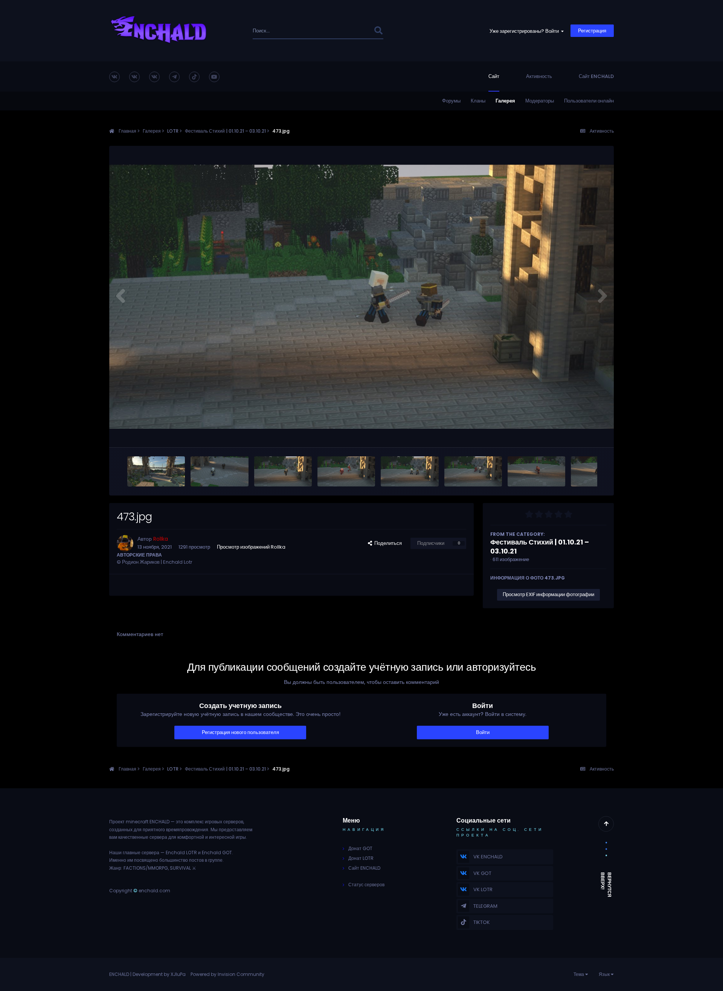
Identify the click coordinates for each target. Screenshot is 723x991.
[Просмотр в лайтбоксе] (361, 297)
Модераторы (539, 100)
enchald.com (154, 890)
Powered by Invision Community (227, 974)
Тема (579, 974)
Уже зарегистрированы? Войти (525, 31)
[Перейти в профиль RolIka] (125, 543)
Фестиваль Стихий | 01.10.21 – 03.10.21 (539, 546)
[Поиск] (378, 30)
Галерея (505, 100)
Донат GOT (360, 848)
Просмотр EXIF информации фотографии (548, 594)
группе (215, 860)
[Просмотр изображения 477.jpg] (156, 471)
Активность (539, 76)
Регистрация (592, 30)
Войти (483, 732)
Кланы (478, 100)
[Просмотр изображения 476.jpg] (219, 471)
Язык (605, 974)
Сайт (493, 76)
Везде (356, 31)
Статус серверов (366, 884)
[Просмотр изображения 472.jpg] (473, 471)
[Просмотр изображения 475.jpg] (283, 471)
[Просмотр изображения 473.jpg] (409, 471)
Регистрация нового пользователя (240, 732)
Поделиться (387, 543)
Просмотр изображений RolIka (251, 547)
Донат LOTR (361, 858)
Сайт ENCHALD (596, 76)
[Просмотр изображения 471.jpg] (536, 471)
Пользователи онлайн (589, 100)
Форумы (451, 100)
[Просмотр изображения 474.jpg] (346, 471)
